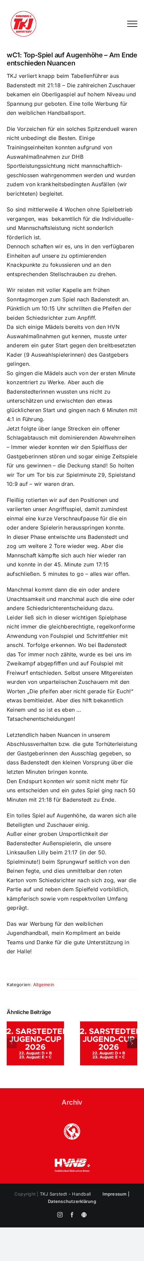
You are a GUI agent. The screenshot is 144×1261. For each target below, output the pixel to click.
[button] (12, 1043)
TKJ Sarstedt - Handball (65, 1194)
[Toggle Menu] (132, 24)
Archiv (72, 1102)
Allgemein (43, 984)
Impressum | (116, 1194)
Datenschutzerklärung (72, 1201)
